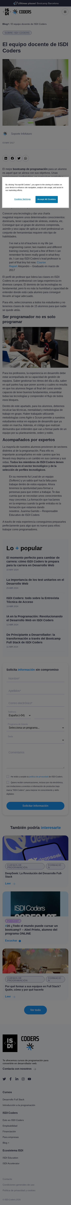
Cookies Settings (22, 199)
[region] (35, 192)
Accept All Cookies (46, 199)
